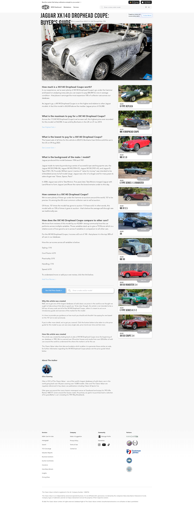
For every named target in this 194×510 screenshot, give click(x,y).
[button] (67, 7)
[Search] (102, 7)
